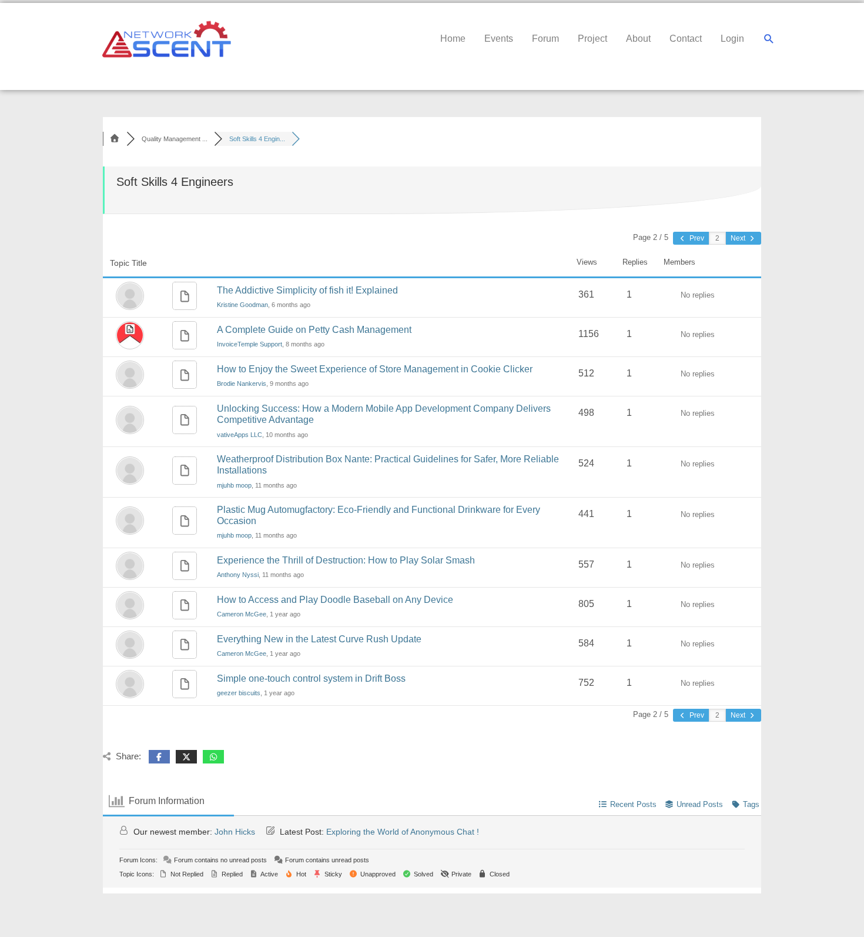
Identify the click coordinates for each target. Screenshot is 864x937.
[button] (769, 39)
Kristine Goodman (242, 304)
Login (732, 39)
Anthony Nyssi (238, 574)
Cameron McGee (241, 614)
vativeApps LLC (239, 434)
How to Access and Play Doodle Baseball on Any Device (335, 600)
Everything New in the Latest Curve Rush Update (319, 639)
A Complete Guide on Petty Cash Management (314, 330)
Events (498, 39)
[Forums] (114, 138)
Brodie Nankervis (241, 383)
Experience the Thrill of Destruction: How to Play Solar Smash (346, 560)
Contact (685, 39)
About (638, 39)
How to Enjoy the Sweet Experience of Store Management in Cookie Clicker (375, 369)
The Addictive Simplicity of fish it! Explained (307, 290)
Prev (696, 238)
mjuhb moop (234, 485)
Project (592, 39)
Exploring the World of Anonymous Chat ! (402, 831)
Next (739, 238)
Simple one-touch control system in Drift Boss (311, 678)
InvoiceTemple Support (249, 344)
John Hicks (235, 831)
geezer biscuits (238, 692)
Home (453, 39)
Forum (545, 39)
